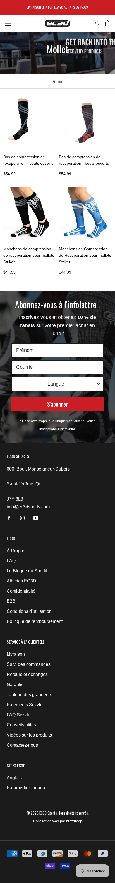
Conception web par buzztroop (57, 821)
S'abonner (57, 404)
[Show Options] (98, 384)
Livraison (16, 654)
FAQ (11, 560)
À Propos (16, 550)
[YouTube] (35, 517)
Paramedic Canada (26, 787)
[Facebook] (9, 517)
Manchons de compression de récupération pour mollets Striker (28, 255)
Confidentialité (21, 591)
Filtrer (57, 81)
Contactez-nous (22, 745)
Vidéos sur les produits (29, 735)
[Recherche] (97, 23)
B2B (11, 601)
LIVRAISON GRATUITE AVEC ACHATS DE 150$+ (57, 7)
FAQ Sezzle (18, 714)
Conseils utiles (21, 725)
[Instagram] (22, 517)
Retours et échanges (27, 674)
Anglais (14, 777)
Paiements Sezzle (25, 704)
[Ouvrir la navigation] (8, 23)
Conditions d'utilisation (29, 611)
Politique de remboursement (35, 621)
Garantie (15, 684)
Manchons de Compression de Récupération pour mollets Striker (85, 255)
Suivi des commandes (29, 664)
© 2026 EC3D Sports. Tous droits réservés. (58, 813)
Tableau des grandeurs (29, 694)
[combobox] (55, 384)
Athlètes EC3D (21, 581)
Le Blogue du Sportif (27, 570)
